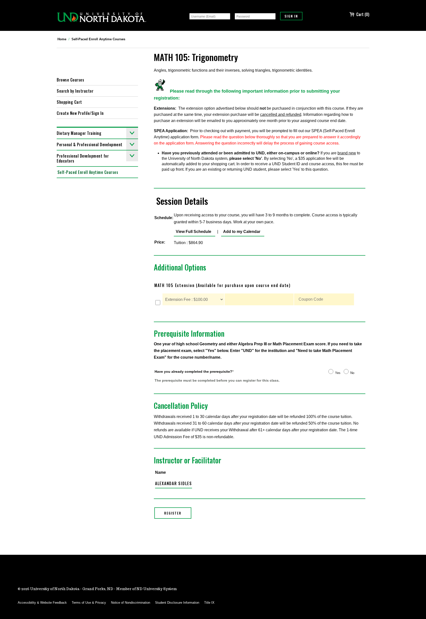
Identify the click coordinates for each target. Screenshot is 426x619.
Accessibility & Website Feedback (42, 602)
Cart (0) (362, 14)
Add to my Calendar (240, 231)
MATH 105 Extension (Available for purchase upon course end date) (222, 285)
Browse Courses (70, 80)
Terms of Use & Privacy (89, 602)
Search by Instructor (75, 91)
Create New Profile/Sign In (80, 113)
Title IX (209, 602)
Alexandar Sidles (173, 483)
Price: (159, 242)
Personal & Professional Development (90, 144)
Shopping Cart (69, 102)
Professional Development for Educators (83, 158)
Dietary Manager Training (79, 133)
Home (61, 39)
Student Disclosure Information (177, 602)
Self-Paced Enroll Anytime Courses (98, 39)
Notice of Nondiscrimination (130, 602)
